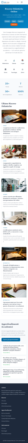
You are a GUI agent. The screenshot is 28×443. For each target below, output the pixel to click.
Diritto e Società (5, 413)
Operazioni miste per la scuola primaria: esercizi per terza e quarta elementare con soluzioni (13, 304)
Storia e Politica (5, 421)
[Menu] (22, 2)
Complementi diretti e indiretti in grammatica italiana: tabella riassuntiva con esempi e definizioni (14, 130)
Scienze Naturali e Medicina (8, 418)
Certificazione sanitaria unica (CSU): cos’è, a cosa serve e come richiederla (13, 231)
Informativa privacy (6, 406)
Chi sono (3, 400)
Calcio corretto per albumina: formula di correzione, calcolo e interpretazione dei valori (13, 198)
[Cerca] (18, 2)
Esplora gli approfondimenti (10, 339)
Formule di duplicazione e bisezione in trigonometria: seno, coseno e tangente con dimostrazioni (13, 268)
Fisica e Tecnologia (6, 416)
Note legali (4, 403)
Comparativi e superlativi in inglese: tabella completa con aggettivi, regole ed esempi (12, 165)
